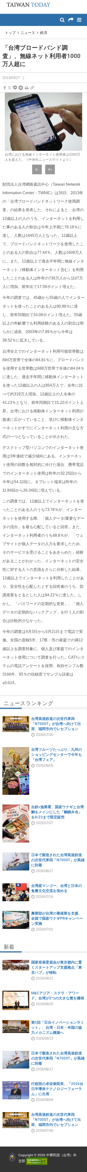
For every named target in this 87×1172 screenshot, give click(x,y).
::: (5, 2)
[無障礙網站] (36, 1161)
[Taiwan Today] (27, 6)
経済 (43, 33)
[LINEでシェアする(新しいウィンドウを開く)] (15, 88)
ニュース (28, 33)
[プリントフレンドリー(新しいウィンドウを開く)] (27, 88)
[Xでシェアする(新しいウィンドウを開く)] (9, 88)
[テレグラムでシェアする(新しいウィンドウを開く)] (21, 88)
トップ (10, 33)
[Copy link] (32, 88)
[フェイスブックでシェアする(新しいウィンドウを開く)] (4, 88)
